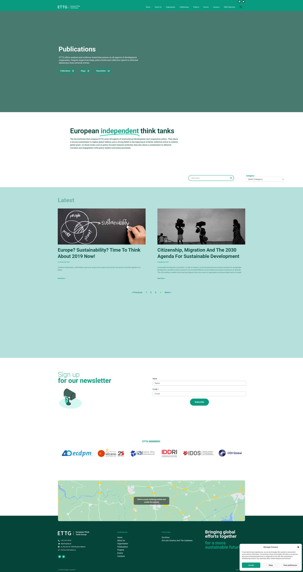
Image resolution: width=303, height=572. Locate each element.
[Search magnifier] (231, 178)
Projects (196, 7)
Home (148, 7)
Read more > (62, 278)
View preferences (290, 565)
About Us (158, 7)
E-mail (155, 389)
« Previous (137, 292)
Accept (251, 565)
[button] (298, 547)
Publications (184, 7)
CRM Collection (229, 7)
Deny (271, 565)
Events (206, 7)
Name (155, 379)
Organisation (170, 7)
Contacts (216, 7)
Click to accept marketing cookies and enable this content (151, 500)
